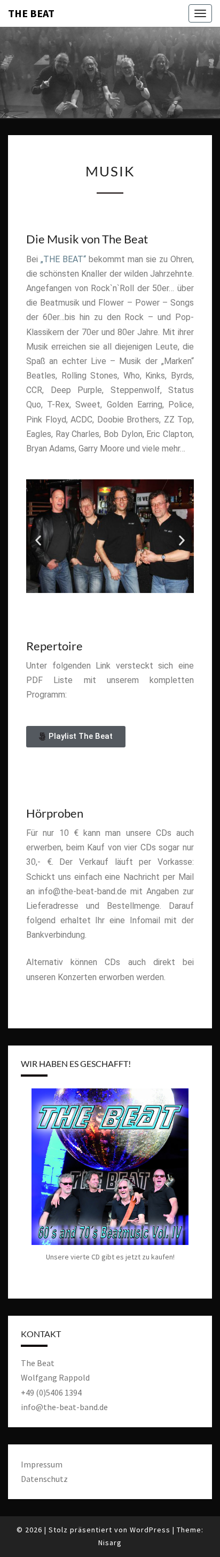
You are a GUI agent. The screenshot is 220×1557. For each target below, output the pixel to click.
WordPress (150, 1529)
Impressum (41, 1464)
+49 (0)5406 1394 (51, 1392)
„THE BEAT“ (63, 259)
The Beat (31, 13)
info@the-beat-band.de (64, 1407)
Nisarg (110, 1542)
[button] (38, 540)
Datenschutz (44, 1478)
